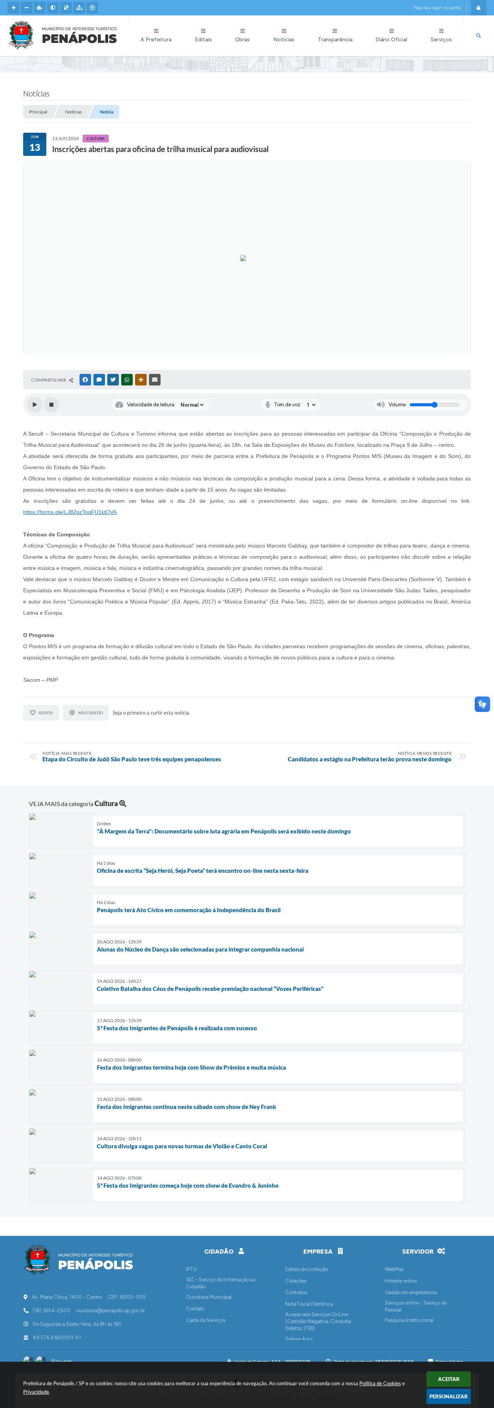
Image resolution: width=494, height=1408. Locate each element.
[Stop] (51, 404)
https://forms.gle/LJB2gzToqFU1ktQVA (70, 512)
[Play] (34, 404)
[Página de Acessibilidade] (92, 8)
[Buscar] (478, 36)
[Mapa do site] (79, 8)
